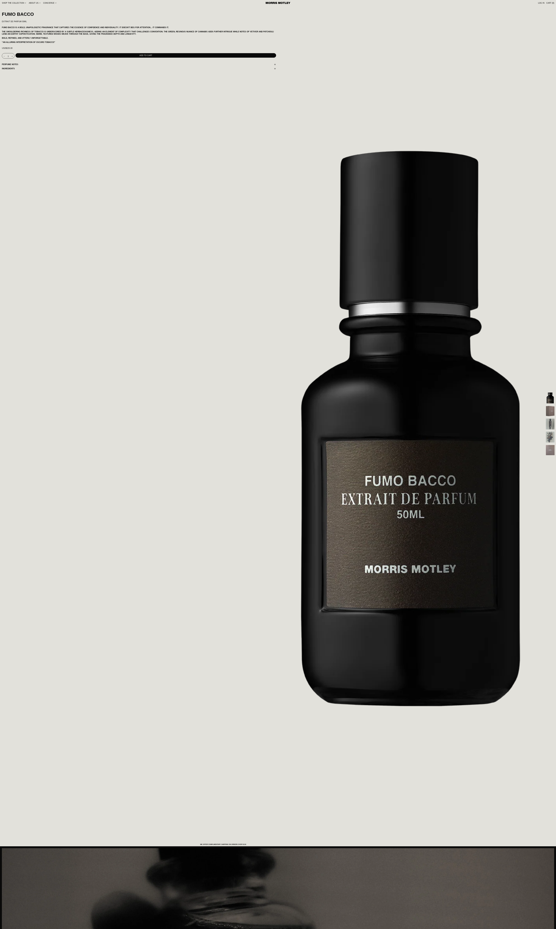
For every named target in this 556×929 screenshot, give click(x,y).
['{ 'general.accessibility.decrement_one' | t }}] (4, 56)
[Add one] (12, 56)
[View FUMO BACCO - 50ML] (550, 398)
